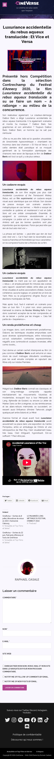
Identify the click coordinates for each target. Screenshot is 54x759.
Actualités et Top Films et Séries (19, 752)
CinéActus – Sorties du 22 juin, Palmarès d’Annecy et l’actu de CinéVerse (13, 535)
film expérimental (24, 198)
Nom (5, 629)
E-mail (6, 641)
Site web (7, 654)
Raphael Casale (27, 579)
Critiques (39, 752)
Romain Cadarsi (45, 755)
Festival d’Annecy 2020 (27, 87)
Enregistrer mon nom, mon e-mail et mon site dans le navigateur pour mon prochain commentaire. (26, 669)
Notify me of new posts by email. (21, 681)
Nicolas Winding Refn (35, 310)
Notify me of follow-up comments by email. (27, 677)
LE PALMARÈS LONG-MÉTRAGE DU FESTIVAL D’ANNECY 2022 (36, 518)
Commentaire (10, 598)
